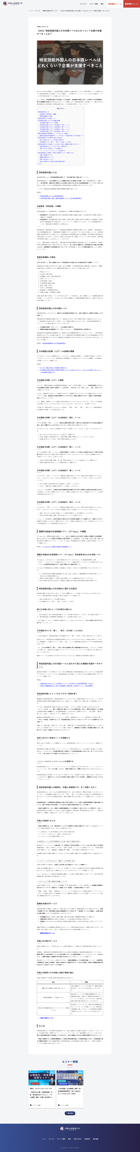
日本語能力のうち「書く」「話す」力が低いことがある (55, 142)
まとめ (40, 163)
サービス (83, 4)
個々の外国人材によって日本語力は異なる (52, 140)
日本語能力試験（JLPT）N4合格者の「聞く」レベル (55, 127)
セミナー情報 (94, 4)
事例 (102, 4)
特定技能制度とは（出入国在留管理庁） (52, 196)
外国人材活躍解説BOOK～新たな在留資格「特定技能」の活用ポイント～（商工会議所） (67, 686)
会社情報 (95, 1139)
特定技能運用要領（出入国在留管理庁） (54, 343)
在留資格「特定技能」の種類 (48, 114)
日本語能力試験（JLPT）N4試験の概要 (49, 120)
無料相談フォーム (131, 4)
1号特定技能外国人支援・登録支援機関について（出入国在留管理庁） (61, 198)
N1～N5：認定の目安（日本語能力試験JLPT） (54, 368)
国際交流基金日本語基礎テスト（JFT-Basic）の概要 (53, 133)
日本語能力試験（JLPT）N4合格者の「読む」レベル (55, 125)
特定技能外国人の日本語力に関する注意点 (50, 138)
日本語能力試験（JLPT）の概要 (49, 122)
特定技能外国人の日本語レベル (47, 118)
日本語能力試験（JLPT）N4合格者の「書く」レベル (55, 129)
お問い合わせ (78, 1139)
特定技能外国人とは (43, 112)
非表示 (62, 108)
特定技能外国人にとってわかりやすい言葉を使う (54, 146)
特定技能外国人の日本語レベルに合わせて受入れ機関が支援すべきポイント (59, 144)
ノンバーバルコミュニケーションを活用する (52, 150)
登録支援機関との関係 (46, 116)
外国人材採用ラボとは (46, 155)
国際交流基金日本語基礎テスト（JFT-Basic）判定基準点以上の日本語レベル (62, 135)
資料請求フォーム (115, 4)
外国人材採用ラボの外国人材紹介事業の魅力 (52, 161)
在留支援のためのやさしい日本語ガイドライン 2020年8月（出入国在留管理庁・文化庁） (67, 683)
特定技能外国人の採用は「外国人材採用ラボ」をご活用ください (56, 153)
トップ (31, 11)
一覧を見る (70, 1113)
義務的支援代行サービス (50, 11)
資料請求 (87, 1139)
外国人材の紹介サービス (47, 159)
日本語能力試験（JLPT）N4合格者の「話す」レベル (55, 131)
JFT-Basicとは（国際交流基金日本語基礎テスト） (57, 547)
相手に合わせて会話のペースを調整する (51, 148)
